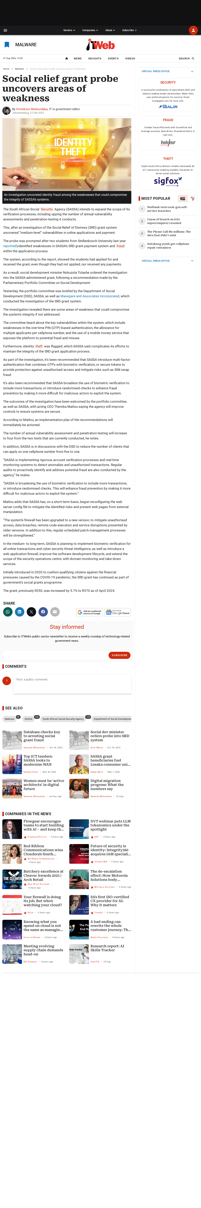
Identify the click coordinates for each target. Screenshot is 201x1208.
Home (6, 69)
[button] (5, 30)
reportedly (10, 246)
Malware (19, 69)
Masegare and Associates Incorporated (89, 296)
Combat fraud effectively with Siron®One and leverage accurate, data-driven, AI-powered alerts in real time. (168, 131)
